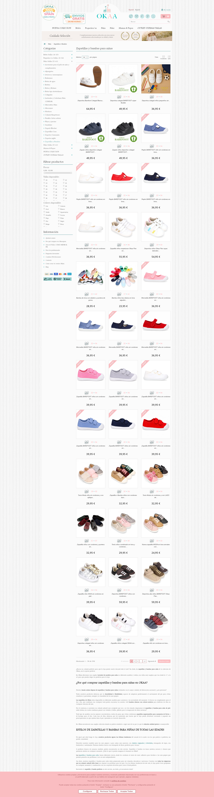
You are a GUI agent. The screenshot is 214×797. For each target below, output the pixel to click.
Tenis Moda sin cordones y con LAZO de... (156, 496)
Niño (112, 28)
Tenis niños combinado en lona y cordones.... (123, 546)
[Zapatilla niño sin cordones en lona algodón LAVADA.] (155, 621)
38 (66, 198)
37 (56, 198)
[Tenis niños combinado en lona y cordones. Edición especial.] (123, 522)
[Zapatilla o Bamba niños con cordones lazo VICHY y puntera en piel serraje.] (123, 473)
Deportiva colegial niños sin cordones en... (91, 644)
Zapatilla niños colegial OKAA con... (123, 643)
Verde (47, 212)
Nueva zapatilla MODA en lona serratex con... (156, 546)
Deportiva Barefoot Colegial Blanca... (91, 100)
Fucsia (62, 215)
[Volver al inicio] (44, 44)
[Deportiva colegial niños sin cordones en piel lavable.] (90, 621)
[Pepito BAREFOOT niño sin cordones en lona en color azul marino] (155, 177)
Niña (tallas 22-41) (50, 61)
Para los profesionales (53, 250)
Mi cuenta (167, 10)
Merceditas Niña (51, 105)
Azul (47, 209)
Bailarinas (48, 78)
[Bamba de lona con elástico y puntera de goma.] (90, 276)
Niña (103, 28)
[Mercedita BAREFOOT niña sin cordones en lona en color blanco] (90, 226)
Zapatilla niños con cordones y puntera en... (90, 546)
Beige (47, 224)
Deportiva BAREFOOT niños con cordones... (123, 595)
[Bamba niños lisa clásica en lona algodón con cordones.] (123, 276)
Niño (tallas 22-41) (50, 145)
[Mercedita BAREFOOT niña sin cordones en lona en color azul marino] (123, 325)
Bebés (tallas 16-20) (51, 55)
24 (56, 183)
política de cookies (119, 781)
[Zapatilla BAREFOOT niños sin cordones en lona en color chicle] (90, 374)
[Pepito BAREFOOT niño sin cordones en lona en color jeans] (155, 128)
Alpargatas (49, 71)
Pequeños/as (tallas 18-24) (53, 58)
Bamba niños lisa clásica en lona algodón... (123, 299)
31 (66, 189)
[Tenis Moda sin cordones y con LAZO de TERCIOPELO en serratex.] (155, 473)
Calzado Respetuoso (52, 115)
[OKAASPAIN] (106, 10)
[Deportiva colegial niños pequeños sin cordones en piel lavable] (155, 78)
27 (56, 186)
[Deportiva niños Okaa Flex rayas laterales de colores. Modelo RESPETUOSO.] (155, 226)
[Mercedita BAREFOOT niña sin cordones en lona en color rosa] (155, 276)
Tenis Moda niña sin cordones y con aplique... (90, 496)
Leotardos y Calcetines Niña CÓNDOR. (55, 99)
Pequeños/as (91, 28)
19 (56, 192)
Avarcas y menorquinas (53, 75)
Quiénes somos (50, 238)
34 (46, 195)
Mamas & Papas (126, 28)
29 (46, 189)
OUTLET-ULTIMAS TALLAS (150, 28)
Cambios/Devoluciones (53, 257)
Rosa (62, 224)
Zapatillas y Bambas (52, 141)
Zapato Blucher (51, 128)
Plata (62, 218)
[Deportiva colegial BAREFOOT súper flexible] (123, 78)
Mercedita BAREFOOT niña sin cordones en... (90, 250)
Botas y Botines (50, 88)
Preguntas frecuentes (52, 253)
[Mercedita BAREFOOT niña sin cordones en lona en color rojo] (155, 325)
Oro (47, 221)
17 (66, 195)
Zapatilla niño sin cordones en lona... (156, 643)
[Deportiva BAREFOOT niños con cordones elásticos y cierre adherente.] (123, 572)
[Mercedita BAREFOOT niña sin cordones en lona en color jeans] (90, 325)
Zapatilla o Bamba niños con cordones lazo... (123, 496)
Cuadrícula (163, 58)
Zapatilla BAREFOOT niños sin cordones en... (90, 398)
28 (66, 186)
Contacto (48, 260)
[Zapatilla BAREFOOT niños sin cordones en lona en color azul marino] (123, 424)
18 (56, 195)
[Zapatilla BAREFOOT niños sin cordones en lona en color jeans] (90, 424)
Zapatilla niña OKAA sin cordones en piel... (91, 595)
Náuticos (48, 111)
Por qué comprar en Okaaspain (56, 241)
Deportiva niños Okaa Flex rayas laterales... (155, 250)
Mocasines (49, 108)
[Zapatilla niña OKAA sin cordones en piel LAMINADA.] (90, 572)
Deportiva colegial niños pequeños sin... (156, 100)
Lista (169, 58)
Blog (47, 267)
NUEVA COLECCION (61, 28)
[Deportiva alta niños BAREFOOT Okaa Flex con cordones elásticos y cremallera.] (155, 572)
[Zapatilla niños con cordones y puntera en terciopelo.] (90, 522)
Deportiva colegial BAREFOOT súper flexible (123, 102)
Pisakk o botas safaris (53, 118)
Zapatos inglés (50, 138)
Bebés (78, 28)
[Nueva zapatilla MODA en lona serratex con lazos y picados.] (155, 522)
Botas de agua (50, 81)
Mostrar (78, 57)
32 (46, 192)
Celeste (62, 206)
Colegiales (48, 95)
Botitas (47, 85)
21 (56, 180)
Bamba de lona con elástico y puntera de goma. (90, 299)
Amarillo (48, 215)
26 (46, 186)
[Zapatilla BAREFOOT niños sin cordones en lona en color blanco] (155, 374)
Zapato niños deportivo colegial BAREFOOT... (91, 151)
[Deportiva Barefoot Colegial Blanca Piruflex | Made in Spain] (90, 78)
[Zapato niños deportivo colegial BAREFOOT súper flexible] (90, 128)
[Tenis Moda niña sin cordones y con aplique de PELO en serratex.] (90, 473)
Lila (47, 206)
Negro (62, 221)
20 (46, 180)
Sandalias (48, 125)
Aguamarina (64, 212)
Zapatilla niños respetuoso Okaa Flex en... (123, 250)
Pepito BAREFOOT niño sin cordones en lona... (156, 151)
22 (66, 180)
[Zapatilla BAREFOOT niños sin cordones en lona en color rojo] (155, 424)
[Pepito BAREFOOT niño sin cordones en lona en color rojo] (123, 177)
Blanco (62, 209)
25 (66, 183)
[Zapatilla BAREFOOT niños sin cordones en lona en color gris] (123, 374)
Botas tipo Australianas (53, 91)
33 (66, 192)
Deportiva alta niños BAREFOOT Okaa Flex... (156, 595)
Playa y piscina (50, 121)
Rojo (47, 218)
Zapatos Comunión (52, 135)
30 (56, 189)
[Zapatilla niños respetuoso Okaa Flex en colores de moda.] (123, 226)
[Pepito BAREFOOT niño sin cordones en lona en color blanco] (90, 177)
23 (46, 183)
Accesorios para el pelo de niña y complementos (57, 66)
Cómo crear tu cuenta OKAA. (55, 263)
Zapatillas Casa (51, 131)
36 (46, 198)
